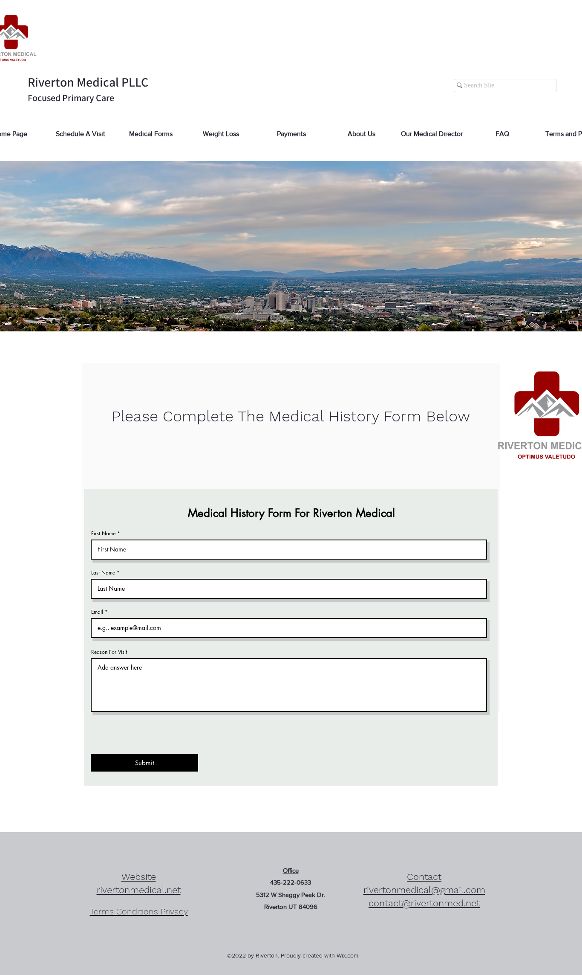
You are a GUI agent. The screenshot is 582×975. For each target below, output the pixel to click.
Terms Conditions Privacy (139, 911)
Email (97, 612)
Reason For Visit (109, 652)
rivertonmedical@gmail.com (424, 890)
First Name (103, 533)
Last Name (103, 572)
